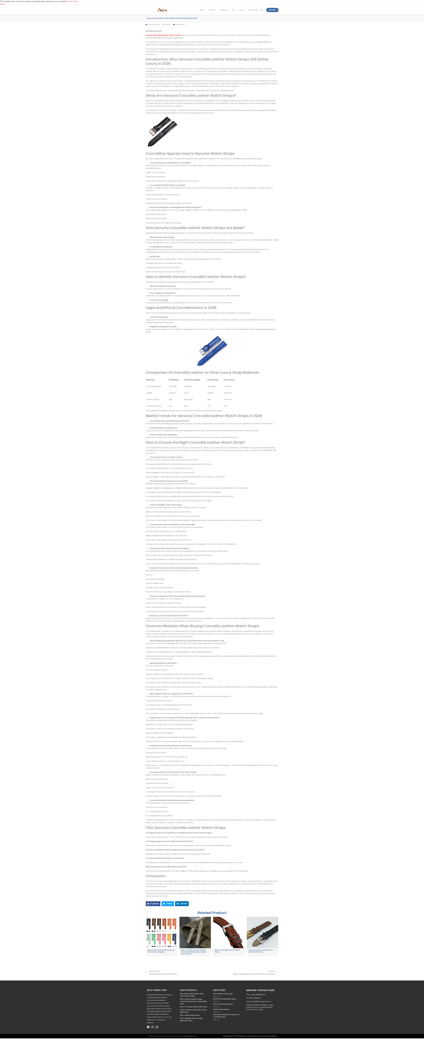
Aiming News (180, 25)
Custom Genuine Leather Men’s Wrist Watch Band (260, 951)
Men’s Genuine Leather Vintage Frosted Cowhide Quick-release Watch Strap (193, 952)
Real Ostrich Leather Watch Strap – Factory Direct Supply (161, 951)
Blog (241, 10)
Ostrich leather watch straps (223, 994)
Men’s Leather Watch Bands (190, 1015)
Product (212, 10)
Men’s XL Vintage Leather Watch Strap (227, 951)
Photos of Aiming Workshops (223, 1004)
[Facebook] (148, 1027)
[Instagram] (156, 1027)
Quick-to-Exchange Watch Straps (224, 999)
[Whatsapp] (152, 1027)
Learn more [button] (73, 1)
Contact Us (253, 10)
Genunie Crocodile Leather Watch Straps (163, 35)
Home (202, 10)
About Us (224, 10)
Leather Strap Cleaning (221, 1009)
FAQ (233, 10)
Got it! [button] (2, 4)
